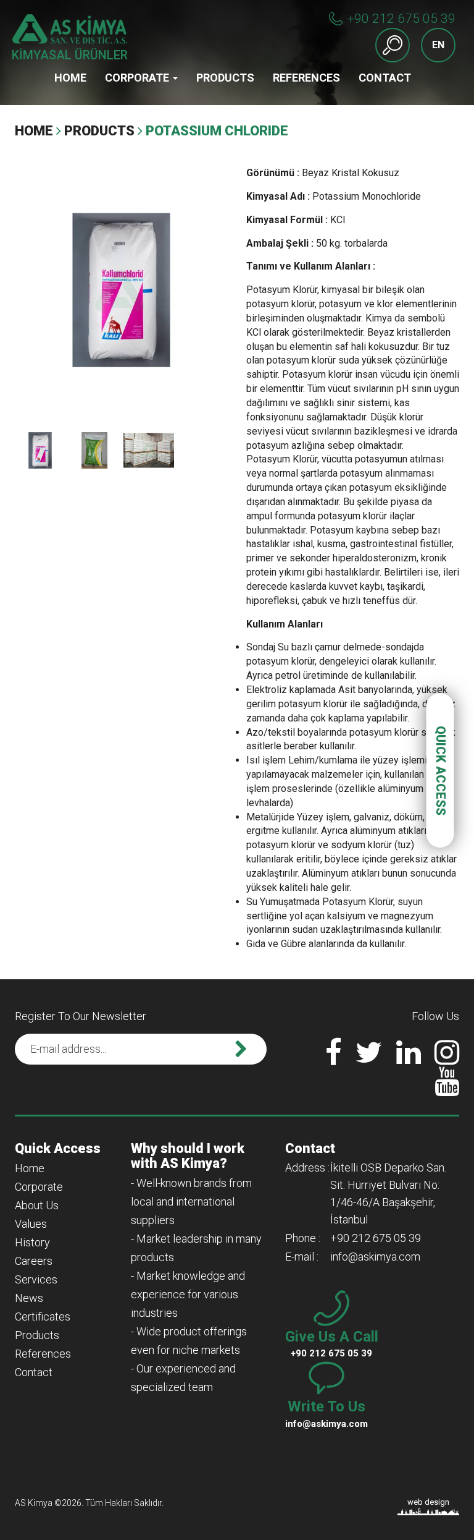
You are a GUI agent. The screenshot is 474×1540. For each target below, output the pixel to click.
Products (225, 77)
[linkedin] (408, 1060)
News (29, 1297)
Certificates (42, 1316)
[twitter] (369, 1060)
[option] (121, 290)
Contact (385, 77)
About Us (37, 1205)
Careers (33, 1260)
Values (31, 1223)
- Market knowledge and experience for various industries (188, 1294)
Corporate (138, 77)
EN (438, 45)
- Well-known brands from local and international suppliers (191, 1201)
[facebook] (333, 1060)
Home (70, 77)
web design (428, 1502)
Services (36, 1279)
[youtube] (446, 1089)
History (32, 1242)
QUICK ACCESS (440, 770)
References (306, 77)
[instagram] (446, 1060)
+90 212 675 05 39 (401, 18)
